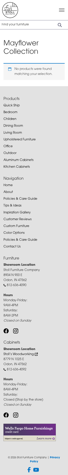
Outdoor (9, 153)
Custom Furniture (16, 226)
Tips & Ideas (12, 205)
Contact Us (12, 246)
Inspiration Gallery (17, 212)
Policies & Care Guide (20, 199)
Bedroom (10, 112)
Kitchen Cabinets (16, 167)
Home (8, 185)
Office (8, 146)
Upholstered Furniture (19, 139)
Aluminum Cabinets (18, 160)
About (8, 192)
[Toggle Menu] (62, 10)
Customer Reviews (17, 219)
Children (9, 119)
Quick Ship (11, 105)
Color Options (14, 233)
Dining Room (13, 126)
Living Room (12, 133)
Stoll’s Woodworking (19, 354)
